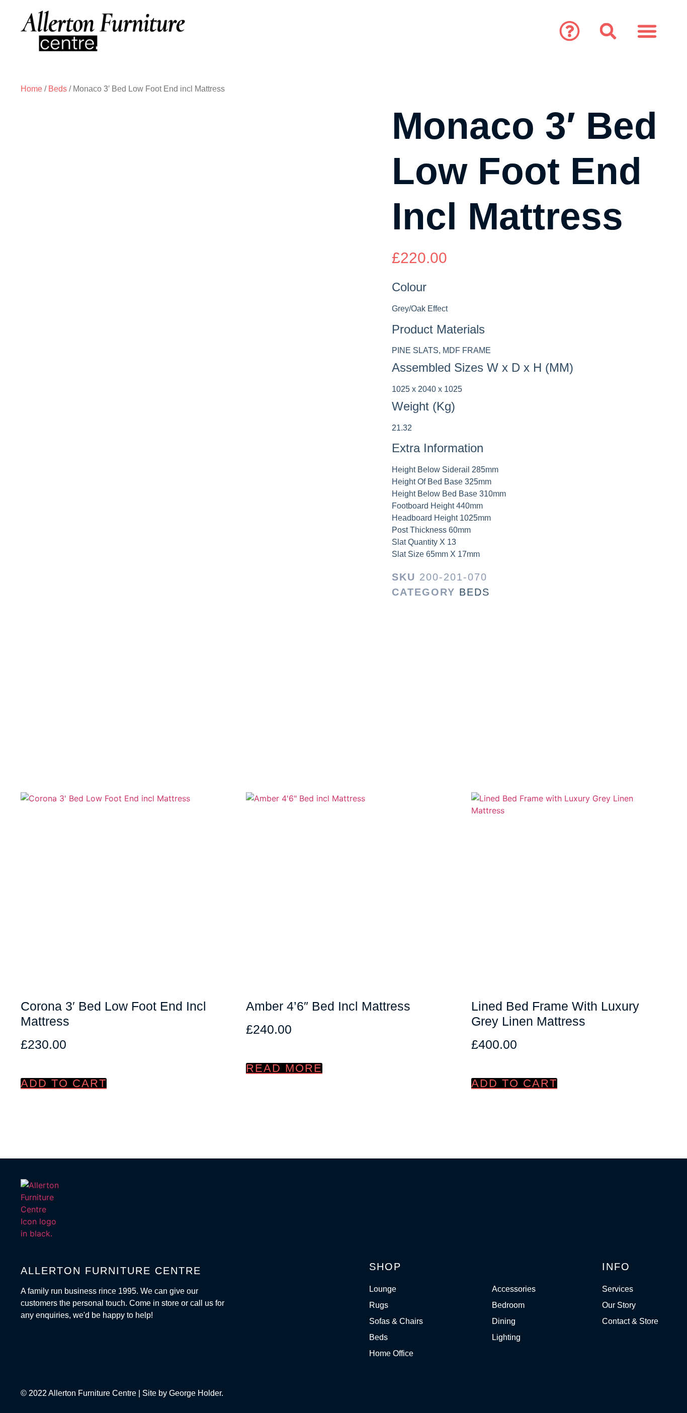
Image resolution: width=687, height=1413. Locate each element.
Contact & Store (630, 1321)
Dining (504, 1321)
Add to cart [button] (64, 1083)
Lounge (382, 1289)
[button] (569, 31)
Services (617, 1289)
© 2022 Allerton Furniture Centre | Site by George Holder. (122, 1393)
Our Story (619, 1305)
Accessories (514, 1289)
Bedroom (508, 1305)
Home (31, 89)
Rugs (378, 1305)
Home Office (391, 1353)
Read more (284, 1068)
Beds (57, 89)
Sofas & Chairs (396, 1321)
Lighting (506, 1337)
